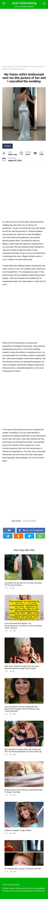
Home (4, 66)
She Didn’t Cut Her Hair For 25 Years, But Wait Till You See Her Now (23, 584)
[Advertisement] (24, 39)
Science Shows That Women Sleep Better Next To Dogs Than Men (24, 791)
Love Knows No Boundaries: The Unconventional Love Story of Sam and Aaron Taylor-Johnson (23, 625)
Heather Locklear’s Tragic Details (18, 830)
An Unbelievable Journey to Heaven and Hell (23, 869)
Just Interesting (24, 3)
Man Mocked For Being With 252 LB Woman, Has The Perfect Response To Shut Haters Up (23, 750)
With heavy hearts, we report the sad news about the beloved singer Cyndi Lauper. (22, 667)
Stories (7, 146)
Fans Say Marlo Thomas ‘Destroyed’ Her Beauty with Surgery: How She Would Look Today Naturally (22, 709)
